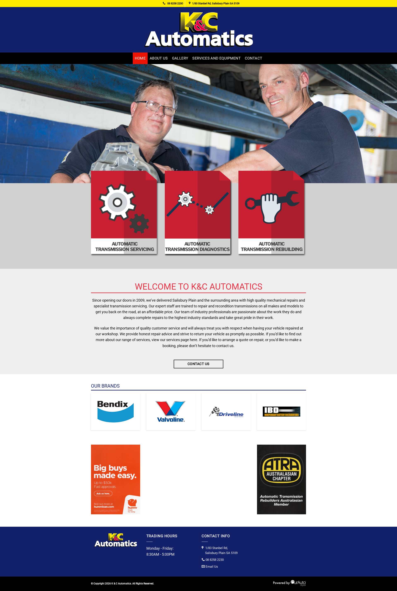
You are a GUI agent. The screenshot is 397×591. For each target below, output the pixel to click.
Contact (253, 58)
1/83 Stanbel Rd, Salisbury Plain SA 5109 (215, 3)
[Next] (383, 123)
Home (140, 58)
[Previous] (13, 123)
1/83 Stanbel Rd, (221, 550)
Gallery (180, 58)
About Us (159, 58)
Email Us (212, 566)
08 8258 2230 (175, 3)
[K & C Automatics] (199, 30)
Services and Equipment (216, 58)
